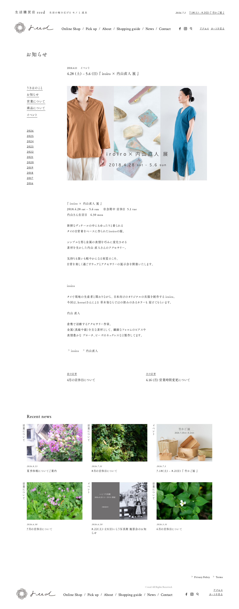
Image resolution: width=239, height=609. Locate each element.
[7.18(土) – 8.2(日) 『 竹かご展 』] (184, 460)
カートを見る (217, 28)
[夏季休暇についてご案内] (54, 460)
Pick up (91, 29)
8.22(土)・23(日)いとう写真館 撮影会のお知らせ (119, 531)
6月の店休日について (169, 529)
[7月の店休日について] (54, 518)
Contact (165, 29)
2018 (30, 173)
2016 (30, 183)
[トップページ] (34, 32)
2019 (30, 168)
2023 (30, 147)
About (106, 29)
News (150, 29)
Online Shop (71, 29)
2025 (30, 136)
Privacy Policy (202, 577)
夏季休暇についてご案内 (42, 471)
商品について (36, 108)
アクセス (204, 28)
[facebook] (180, 29)
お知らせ (37, 55)
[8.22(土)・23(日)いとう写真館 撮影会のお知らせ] (119, 518)
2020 (30, 162)
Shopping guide (128, 29)
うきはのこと (35, 88)
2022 (30, 152)
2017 (30, 178)
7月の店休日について (39, 529)
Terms (219, 577)
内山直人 (92, 351)
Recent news (39, 416)
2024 (30, 141)
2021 (30, 157)
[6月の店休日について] (184, 518)
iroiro (75, 351)
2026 (30, 131)
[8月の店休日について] (119, 460)
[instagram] (185, 29)
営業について (36, 101)
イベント (85, 68)
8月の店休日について (104, 471)
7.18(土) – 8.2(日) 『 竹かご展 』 (207, 12)
